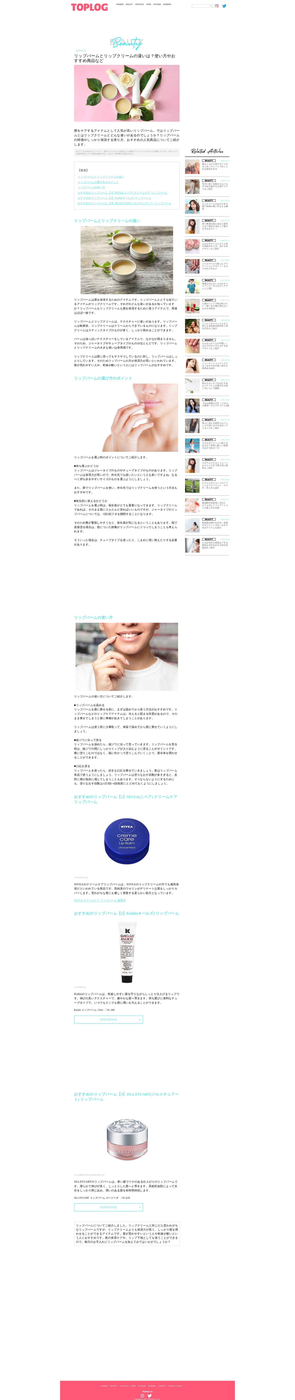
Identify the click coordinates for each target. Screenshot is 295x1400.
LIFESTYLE (139, 4)
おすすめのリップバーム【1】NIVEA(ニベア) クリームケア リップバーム (122, 192)
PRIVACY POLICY (175, 1386)
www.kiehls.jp (80, 987)
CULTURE (157, 4)
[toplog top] (89, 7)
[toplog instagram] (218, 6)
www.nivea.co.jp (81, 877)
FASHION (119, 4)
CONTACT (162, 1386)
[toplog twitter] (225, 6)
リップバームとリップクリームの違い (101, 176)
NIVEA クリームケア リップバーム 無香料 (100, 900)
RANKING (167, 4)
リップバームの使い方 (91, 187)
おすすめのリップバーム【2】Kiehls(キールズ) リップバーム (114, 198)
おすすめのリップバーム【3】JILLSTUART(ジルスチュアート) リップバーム (124, 203)
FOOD (148, 4)
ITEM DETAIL (108, 1019)
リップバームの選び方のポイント (98, 182)
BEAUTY (129, 4)
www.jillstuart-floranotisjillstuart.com (89, 1175)
